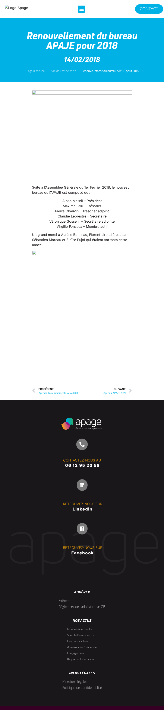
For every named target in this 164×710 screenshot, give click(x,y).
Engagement (76, 653)
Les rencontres (78, 641)
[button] (81, 9)
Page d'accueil (35, 71)
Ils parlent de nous (80, 659)
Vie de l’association (81, 635)
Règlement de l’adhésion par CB (82, 606)
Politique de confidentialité (82, 687)
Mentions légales (74, 681)
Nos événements (79, 629)
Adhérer (64, 600)
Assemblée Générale (82, 647)
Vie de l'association (63, 71)
